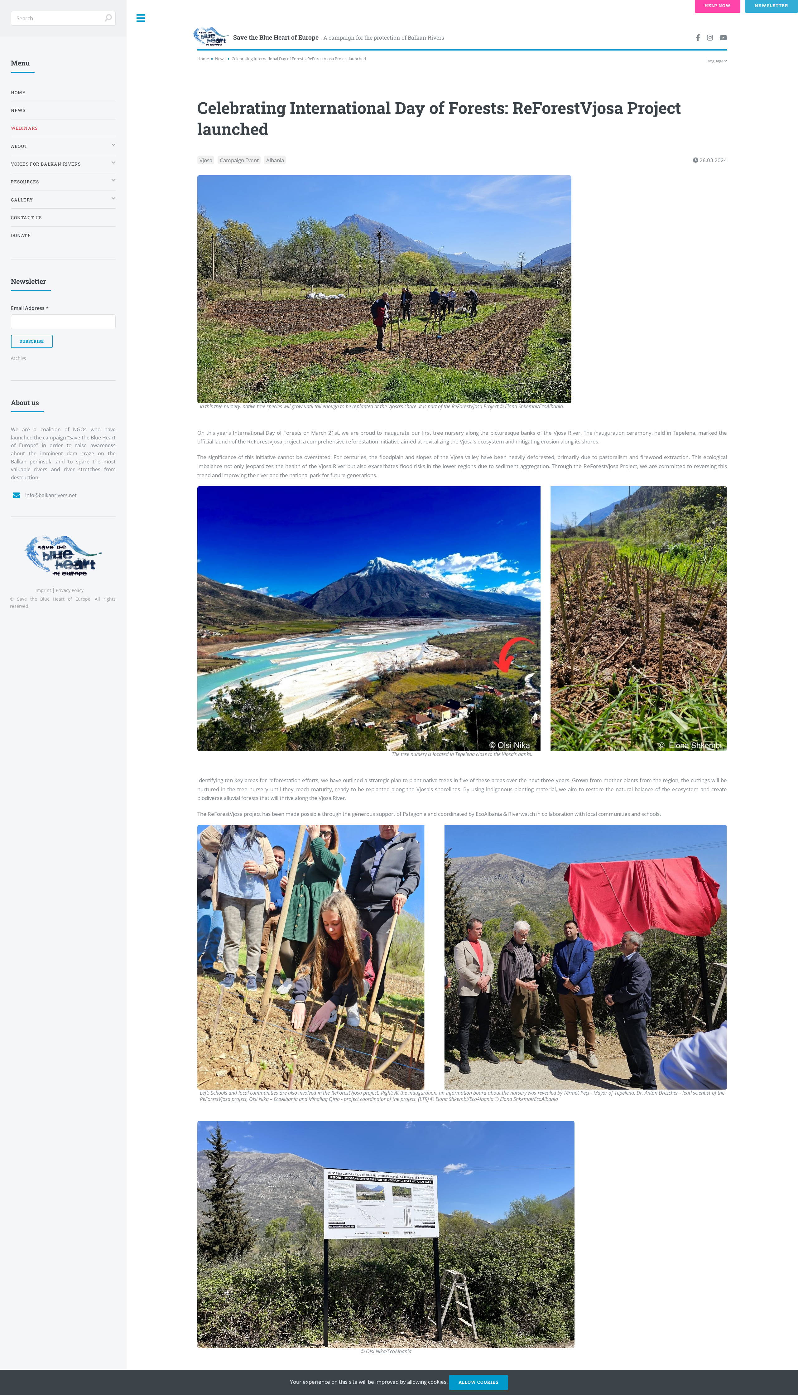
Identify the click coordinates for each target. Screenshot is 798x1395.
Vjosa (206, 160)
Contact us (26, 217)
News (220, 58)
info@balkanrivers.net (51, 495)
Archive (18, 358)
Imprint (43, 590)
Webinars (24, 128)
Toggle (141, 18)
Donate (21, 235)
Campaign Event (239, 160)
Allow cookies (479, 1382)
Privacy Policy (70, 590)
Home (203, 58)
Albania (275, 160)
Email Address (30, 308)
